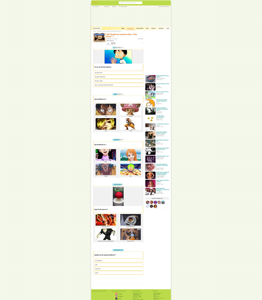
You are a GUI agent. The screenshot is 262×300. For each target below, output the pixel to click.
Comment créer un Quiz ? (159, 298)
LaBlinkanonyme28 (160, 157)
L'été (96, 264)
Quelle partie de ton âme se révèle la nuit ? (162, 149)
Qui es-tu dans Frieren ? (162, 91)
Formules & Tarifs (137, 295)
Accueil (94, 31)
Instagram (120, 296)
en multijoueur (123, 6)
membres (114, 6)
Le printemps (98, 260)
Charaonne (158, 86)
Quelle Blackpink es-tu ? (162, 156)
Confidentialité (156, 296)
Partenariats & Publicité (138, 293)
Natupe (157, 150)
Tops (147, 28)
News (122, 28)
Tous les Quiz (96, 28)
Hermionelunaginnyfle (160, 78)
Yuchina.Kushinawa (160, 168)
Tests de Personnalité (101, 31)
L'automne (97, 268)
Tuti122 (157, 102)
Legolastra (158, 142)
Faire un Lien (156, 299)
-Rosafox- (158, 125)
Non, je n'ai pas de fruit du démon (104, 85)
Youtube (120, 293)
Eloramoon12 (158, 111)
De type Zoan (98, 72)
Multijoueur (139, 28)
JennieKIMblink (159, 192)
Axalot (141, 38)
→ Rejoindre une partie (163, 6)
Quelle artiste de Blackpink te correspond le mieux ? (162, 189)
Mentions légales (157, 294)
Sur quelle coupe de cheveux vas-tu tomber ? (162, 165)
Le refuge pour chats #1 (162, 124)
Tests (130, 28)
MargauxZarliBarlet (160, 93)
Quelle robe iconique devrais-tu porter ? (161, 132)
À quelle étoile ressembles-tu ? (160, 116)
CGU (154, 295)
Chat (167, 28)
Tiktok (119, 298)
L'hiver (96, 273)
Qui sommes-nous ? (158, 293)
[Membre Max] (148, 203)
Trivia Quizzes (136, 294)
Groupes (161, 28)
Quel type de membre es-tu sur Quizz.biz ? (161, 100)
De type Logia (98, 81)
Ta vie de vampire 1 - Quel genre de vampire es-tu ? (162, 109)
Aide (154, 297)
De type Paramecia (100, 76)
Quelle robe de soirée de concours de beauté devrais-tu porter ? (162, 173)
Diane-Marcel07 (159, 118)
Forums (153, 28)
